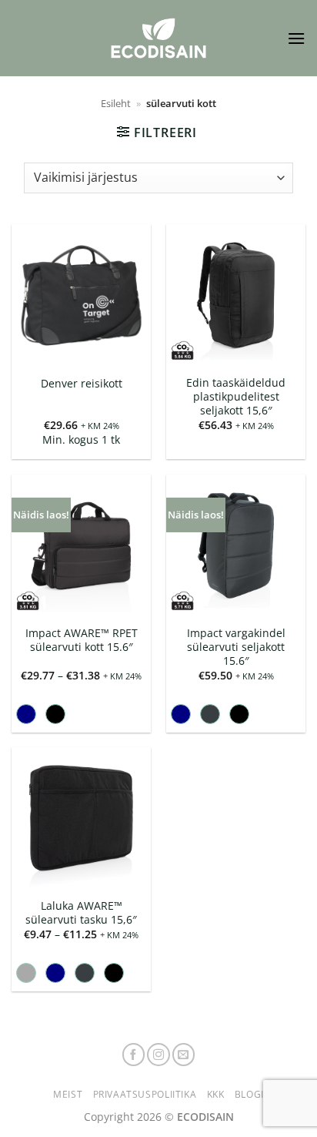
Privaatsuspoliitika (145, 1094)
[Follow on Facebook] (133, 1054)
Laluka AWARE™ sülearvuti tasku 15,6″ (81, 912)
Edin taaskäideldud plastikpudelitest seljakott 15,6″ (235, 396)
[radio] (26, 714)
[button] (296, 38)
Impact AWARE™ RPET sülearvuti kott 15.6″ (81, 639)
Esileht (116, 103)
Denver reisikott (81, 384)
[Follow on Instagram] (158, 1054)
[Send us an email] (183, 1054)
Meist (67, 1094)
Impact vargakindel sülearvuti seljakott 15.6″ (236, 646)
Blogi (249, 1094)
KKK (216, 1094)
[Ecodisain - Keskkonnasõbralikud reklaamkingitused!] (158, 38)
